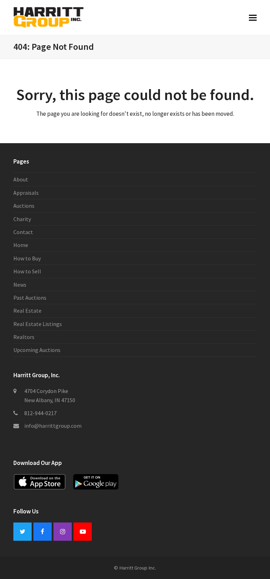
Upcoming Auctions (36, 349)
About (20, 179)
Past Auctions (29, 297)
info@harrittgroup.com (53, 425)
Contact (23, 231)
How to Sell (27, 271)
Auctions (23, 205)
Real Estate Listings (37, 323)
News (19, 284)
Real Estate (27, 310)
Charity (22, 218)
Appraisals (26, 192)
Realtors (23, 336)
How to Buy (27, 258)
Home (20, 244)
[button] (253, 17)
